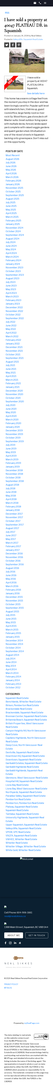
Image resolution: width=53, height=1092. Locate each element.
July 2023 (10, 282)
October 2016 (13, 560)
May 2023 (11, 289)
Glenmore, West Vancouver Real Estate (27, 777)
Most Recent (13, 155)
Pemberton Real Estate (18, 799)
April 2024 (11, 253)
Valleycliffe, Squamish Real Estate (28, 39)
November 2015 (14, 600)
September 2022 (15, 318)
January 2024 (13, 264)
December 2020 (14, 390)
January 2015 (13, 637)
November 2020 (14, 394)
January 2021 (13, 387)
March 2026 (12, 177)
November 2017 (14, 517)
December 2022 (14, 307)
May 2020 (11, 412)
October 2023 (13, 271)
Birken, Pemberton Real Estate (22, 705)
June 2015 (11, 618)
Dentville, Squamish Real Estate (22, 752)
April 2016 (11, 582)
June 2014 (11, 662)
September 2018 (15, 481)
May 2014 (11, 666)
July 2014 (10, 658)
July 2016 (10, 571)
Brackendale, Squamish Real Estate (24, 712)
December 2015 (14, 597)
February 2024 (13, 260)
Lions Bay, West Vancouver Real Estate (26, 788)
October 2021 (13, 354)
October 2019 (13, 437)
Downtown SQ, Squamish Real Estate (25, 756)
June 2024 (11, 246)
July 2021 (10, 365)
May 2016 (11, 579)
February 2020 (13, 423)
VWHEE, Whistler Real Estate (21, 839)
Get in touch (37, 935)
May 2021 (11, 372)
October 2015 (13, 604)
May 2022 (11, 329)
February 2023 (13, 300)
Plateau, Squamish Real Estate (22, 806)
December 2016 (14, 553)
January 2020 (13, 427)
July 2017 (10, 532)
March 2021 (12, 380)
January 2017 (13, 550)
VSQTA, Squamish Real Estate (21, 835)
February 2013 (13, 684)
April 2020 (11, 416)
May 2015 (11, 622)
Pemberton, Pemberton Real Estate (25, 803)
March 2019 (12, 459)
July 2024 (11, 242)
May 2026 (11, 169)
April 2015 (11, 626)
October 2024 (13, 231)
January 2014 (13, 680)
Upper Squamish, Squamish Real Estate (26, 824)
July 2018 (10, 488)
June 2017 (11, 535)
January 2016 (13, 593)
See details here (36, 93)
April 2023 (11, 293)
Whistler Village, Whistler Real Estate (26, 846)
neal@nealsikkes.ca (15, 916)
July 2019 (10, 445)
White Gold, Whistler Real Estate (23, 850)
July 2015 (10, 615)
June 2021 (11, 369)
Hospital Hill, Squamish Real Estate (24, 781)
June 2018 (11, 492)
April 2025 (11, 213)
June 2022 (11, 325)
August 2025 (12, 198)
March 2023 (12, 296)
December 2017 (14, 513)
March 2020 (12, 419)
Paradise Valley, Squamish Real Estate (26, 796)
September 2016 (15, 564)
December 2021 (14, 347)
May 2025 (11, 209)
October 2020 (13, 398)
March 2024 (12, 256)
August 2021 (12, 361)
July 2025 (10, 202)
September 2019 (15, 441)
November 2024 (14, 227)
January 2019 (13, 466)
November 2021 (14, 351)
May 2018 (11, 495)
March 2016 (12, 586)
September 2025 (15, 195)
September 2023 (15, 275)
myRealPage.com (31, 1023)
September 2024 (15, 235)
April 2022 (11, 332)
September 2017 (15, 524)
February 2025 (13, 220)
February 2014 (13, 676)
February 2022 (13, 340)
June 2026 (11, 166)
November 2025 (14, 188)
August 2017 (12, 528)
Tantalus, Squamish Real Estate (22, 814)
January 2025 (13, 224)
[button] (13, 935)
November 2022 (14, 311)
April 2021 (11, 376)
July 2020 (10, 405)
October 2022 (13, 314)
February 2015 (13, 633)
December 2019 (14, 430)
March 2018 (12, 503)
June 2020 (11, 409)
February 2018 (13, 506)
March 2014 (12, 673)
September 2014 (15, 651)
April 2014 (11, 669)
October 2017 (13, 521)
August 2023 (12, 278)
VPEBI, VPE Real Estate (18, 832)
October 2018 (13, 477)
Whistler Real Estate (17, 842)
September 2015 (15, 608)
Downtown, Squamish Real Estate (23, 759)
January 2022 (13, 343)
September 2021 (15, 358)
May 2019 (11, 452)
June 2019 (11, 448)
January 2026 (13, 184)
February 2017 (13, 546)
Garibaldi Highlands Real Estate (22, 767)
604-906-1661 (24, 912)
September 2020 (15, 401)
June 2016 (11, 575)
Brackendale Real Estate (19, 709)
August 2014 (12, 655)
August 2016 (12, 568)
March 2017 (12, 542)
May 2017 (11, 539)
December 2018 (14, 470)
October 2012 (13, 687)
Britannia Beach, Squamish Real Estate (26, 719)
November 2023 (14, 267)
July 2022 (10, 322)
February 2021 (13, 383)
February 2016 (13, 589)
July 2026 (10, 162)
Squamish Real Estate (17, 698)
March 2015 (12, 629)
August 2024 (12, 238)
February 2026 (13, 180)
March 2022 (12, 336)
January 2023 (13, 303)
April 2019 (11, 455)
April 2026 (11, 173)
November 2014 (14, 644)
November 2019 (14, 434)
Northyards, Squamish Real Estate (24, 792)
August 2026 (12, 159)
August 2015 (12, 611)
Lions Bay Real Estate (17, 785)
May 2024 (11, 249)
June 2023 (11, 285)
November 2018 (14, 474)
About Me (13, 935)
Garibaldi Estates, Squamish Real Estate (27, 763)
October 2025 (13, 191)
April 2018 (11, 499)
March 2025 (12, 217)
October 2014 (13, 647)
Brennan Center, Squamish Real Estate (26, 716)
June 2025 (11, 206)
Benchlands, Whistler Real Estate (23, 701)
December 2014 (14, 640)
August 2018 (12, 484)
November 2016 (14, 557)
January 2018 (13, 510)
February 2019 (13, 463)
